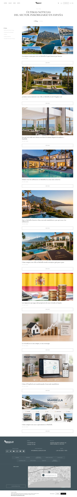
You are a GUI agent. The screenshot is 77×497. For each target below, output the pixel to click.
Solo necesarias (52, 493)
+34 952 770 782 (31, 444)
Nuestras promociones (38, 457)
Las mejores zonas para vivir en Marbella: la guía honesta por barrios (42, 56)
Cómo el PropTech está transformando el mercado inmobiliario (40, 384)
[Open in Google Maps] (43, 475)
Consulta (66, 3)
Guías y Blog (33, 460)
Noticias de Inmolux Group (9, 30)
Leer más (48, 62)
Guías (41, 21)
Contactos (59, 457)
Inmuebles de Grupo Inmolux (9, 38)
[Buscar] (58, 3)
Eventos (5, 34)
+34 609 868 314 (31, 442)
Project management (55, 460)
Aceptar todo (63, 493)
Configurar (57, 493)
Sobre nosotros (49, 457)
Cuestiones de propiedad (8, 32)
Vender (17, 457)
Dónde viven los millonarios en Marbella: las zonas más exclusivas (41, 179)
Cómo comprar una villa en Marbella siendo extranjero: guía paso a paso (43, 262)
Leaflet (63, 487)
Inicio (37, 8)
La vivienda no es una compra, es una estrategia (36, 343)
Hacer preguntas (16, 486)
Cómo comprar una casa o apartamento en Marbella (37, 424)
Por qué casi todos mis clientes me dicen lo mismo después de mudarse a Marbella (43, 138)
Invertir (28, 457)
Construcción (22, 460)
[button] (29, 467)
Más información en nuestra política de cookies (17, 495)
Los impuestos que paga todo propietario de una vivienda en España (42, 303)
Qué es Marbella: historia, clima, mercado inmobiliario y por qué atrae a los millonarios (44, 221)
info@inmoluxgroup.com (38, 450)
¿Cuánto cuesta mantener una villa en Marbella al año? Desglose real (42, 97)
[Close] (56, 475)
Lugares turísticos (7, 36)
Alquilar (44, 460)
